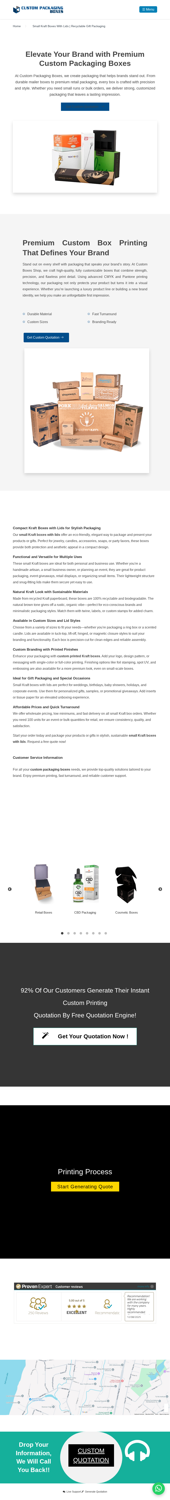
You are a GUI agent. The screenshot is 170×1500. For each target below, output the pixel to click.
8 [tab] (106, 933)
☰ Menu (148, 9)
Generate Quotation (95, 1491)
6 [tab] (93, 933)
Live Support (73, 1491)
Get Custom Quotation (82, 106)
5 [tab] (87, 933)
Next (160, 889)
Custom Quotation (91, 1455)
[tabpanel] (85, 889)
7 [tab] (99, 933)
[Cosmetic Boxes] (126, 883)
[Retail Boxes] (43, 883)
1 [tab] (62, 933)
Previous (10, 889)
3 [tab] (75, 933)
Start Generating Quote (85, 1186)
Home (17, 26)
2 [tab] (68, 933)
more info (143, 1286)
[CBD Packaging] (85, 883)
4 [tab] (81, 933)
